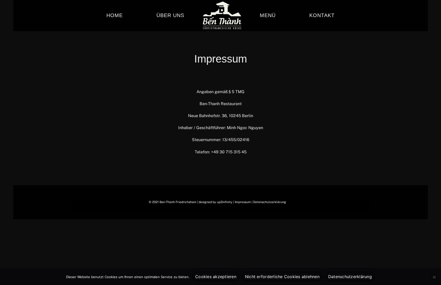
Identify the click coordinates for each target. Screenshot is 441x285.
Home (114, 15)
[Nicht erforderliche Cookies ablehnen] (434, 277)
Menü (268, 15)
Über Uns (170, 15)
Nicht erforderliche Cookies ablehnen (282, 276)
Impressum (243, 202)
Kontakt (322, 15)
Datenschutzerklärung (269, 202)
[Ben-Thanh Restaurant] (222, 15)
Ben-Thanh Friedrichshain (178, 202)
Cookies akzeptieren (215, 276)
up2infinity (224, 202)
